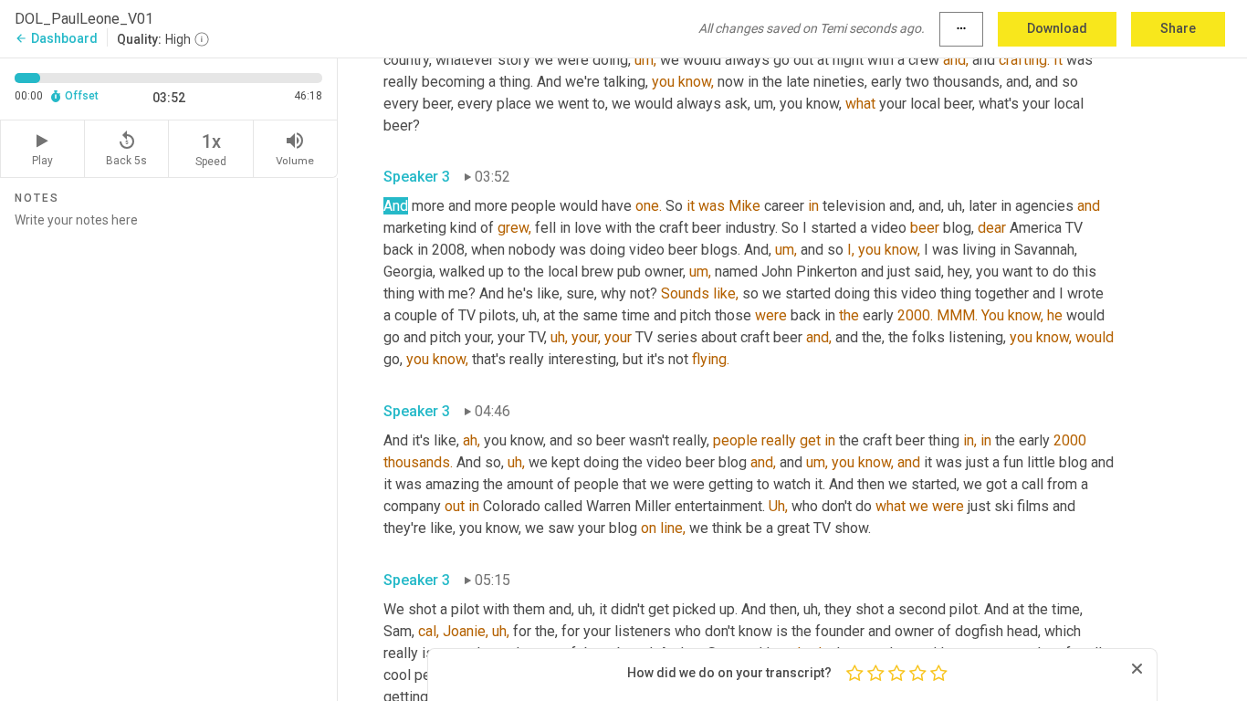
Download (1057, 28)
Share (1178, 28)
